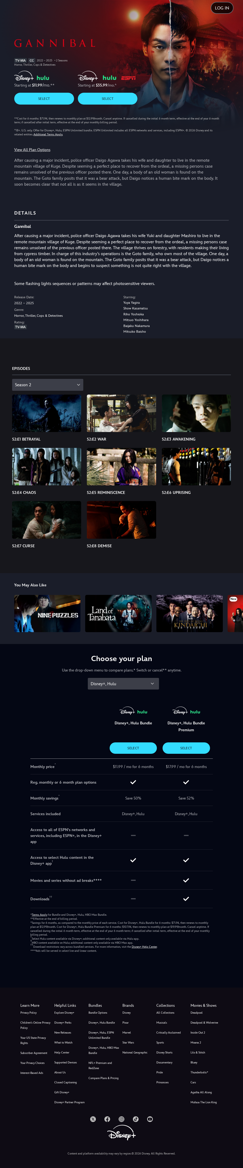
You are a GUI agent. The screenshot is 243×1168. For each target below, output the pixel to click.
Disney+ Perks (62, 1022)
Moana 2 (196, 1042)
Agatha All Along (201, 1092)
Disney (126, 1012)
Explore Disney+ (64, 1012)
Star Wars (128, 1042)
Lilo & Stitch (198, 1052)
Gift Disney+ (61, 1092)
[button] (70, 1005)
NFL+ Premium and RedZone (100, 1065)
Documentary (164, 1062)
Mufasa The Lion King (204, 1102)
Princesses (162, 1082)
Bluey (194, 1062)
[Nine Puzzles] (47, 613)
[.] (93, 1119)
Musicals (161, 1022)
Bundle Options (98, 1012)
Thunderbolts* (199, 1072)
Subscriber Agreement (33, 1053)
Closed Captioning (65, 1082)
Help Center (61, 1052)
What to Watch (63, 1042)
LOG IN (222, 7)
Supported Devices (65, 1062)
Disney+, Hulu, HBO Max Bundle (104, 1050)
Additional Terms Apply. (48, 134)
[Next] (235, 613)
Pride (159, 1072)
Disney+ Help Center (144, 946)
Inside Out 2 (198, 1032)
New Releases (62, 1032)
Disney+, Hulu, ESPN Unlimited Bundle (101, 1035)
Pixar (125, 1022)
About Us (60, 1072)
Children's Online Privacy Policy (35, 1025)
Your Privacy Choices (32, 1063)
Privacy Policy (28, 1012)
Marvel (126, 1032)
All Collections (165, 1012)
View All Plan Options (32, 149)
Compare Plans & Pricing (104, 1078)
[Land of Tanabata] (118, 613)
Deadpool (197, 1012)
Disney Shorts (164, 1052)
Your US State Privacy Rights (33, 1040)
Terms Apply (39, 914)
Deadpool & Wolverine (204, 1022)
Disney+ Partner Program (69, 1102)
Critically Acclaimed (168, 1032)
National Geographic (134, 1052)
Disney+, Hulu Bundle (102, 1022)
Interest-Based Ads (31, 1073)
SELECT (44, 99)
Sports (160, 1042)
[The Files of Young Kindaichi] (189, 613)
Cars (193, 1082)
